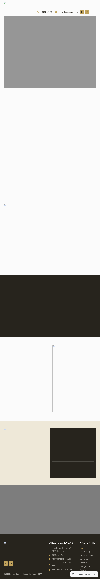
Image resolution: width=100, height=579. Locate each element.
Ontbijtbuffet (85, 566)
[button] (94, 12)
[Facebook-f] (82, 12)
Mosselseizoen (86, 555)
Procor (34, 574)
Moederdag (85, 552)
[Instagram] (87, 12)
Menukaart (84, 559)
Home (82, 548)
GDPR (40, 574)
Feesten (83, 563)
